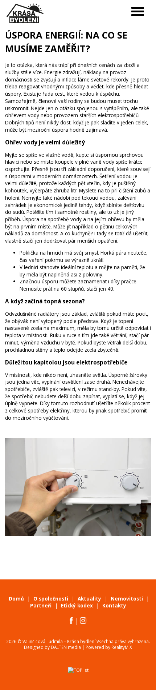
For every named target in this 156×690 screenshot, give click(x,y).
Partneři (41, 605)
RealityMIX (121, 647)
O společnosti (50, 598)
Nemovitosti (127, 598)
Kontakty (114, 605)
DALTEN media (66, 647)
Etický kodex (77, 605)
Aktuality (89, 598)
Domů (16, 598)
